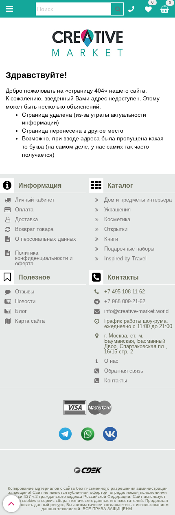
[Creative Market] (87, 42)
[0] (148, 8)
